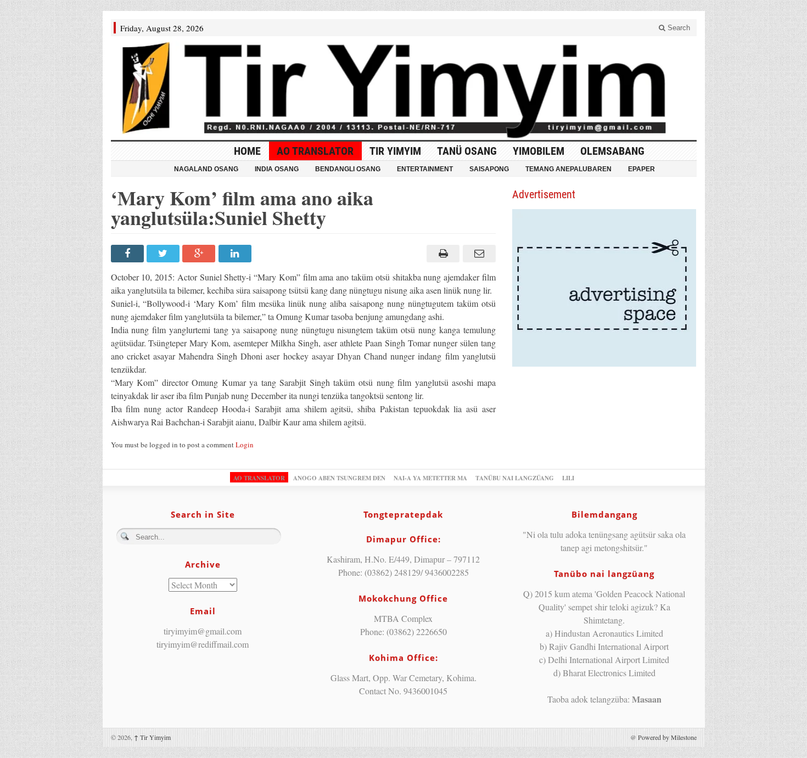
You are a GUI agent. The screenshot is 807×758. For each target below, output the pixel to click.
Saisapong (489, 169)
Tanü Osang (467, 151)
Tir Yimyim (395, 151)
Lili (568, 478)
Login (245, 445)
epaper (641, 169)
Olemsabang (612, 151)
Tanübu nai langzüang (514, 478)
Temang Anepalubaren (568, 169)
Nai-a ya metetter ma (430, 478)
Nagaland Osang (206, 169)
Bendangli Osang (347, 169)
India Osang (277, 169)
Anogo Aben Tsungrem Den (339, 478)
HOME (247, 151)
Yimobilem (538, 151)
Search (677, 28)
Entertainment (425, 169)
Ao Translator (315, 151)
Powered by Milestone (667, 737)
